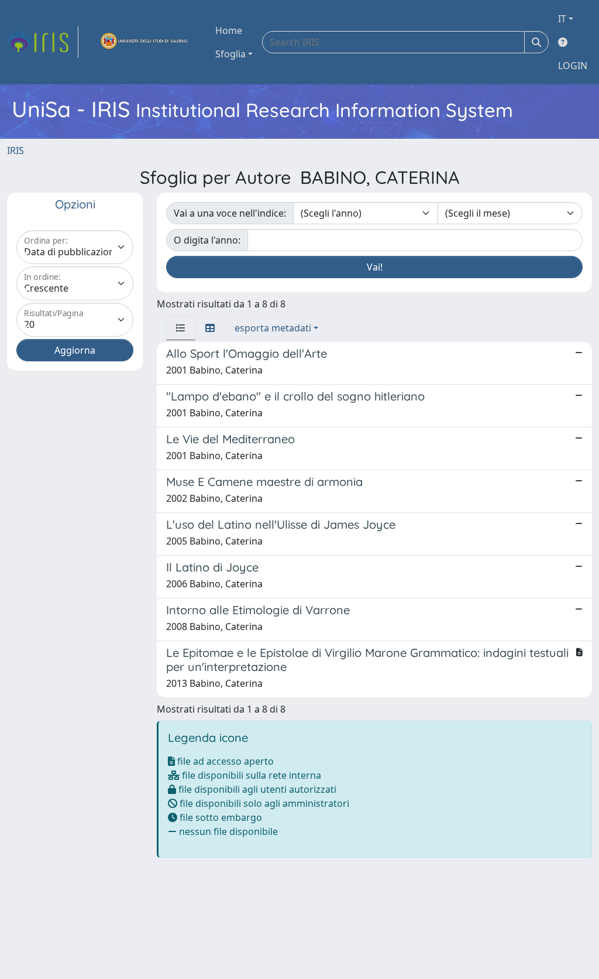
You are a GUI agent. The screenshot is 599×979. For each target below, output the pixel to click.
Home (228, 30)
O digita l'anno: (207, 240)
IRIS (15, 150)
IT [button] (562, 18)
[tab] (180, 328)
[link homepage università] (144, 42)
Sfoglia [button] (230, 53)
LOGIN (572, 65)
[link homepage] (42, 42)
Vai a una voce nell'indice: (230, 213)
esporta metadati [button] (273, 327)
